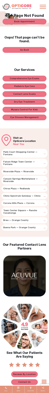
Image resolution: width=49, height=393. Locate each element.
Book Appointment (24, 21)
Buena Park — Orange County (19, 227)
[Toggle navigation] (42, 6)
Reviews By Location (24, 374)
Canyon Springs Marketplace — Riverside (20, 180)
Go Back (24, 50)
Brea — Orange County (16, 220)
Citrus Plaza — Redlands (16, 188)
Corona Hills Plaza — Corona (18, 203)
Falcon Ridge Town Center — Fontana (19, 163)
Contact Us (24, 382)
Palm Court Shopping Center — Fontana (20, 153)
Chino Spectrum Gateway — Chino (22, 196)
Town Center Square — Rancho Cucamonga (20, 211)
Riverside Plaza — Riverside (18, 171)
